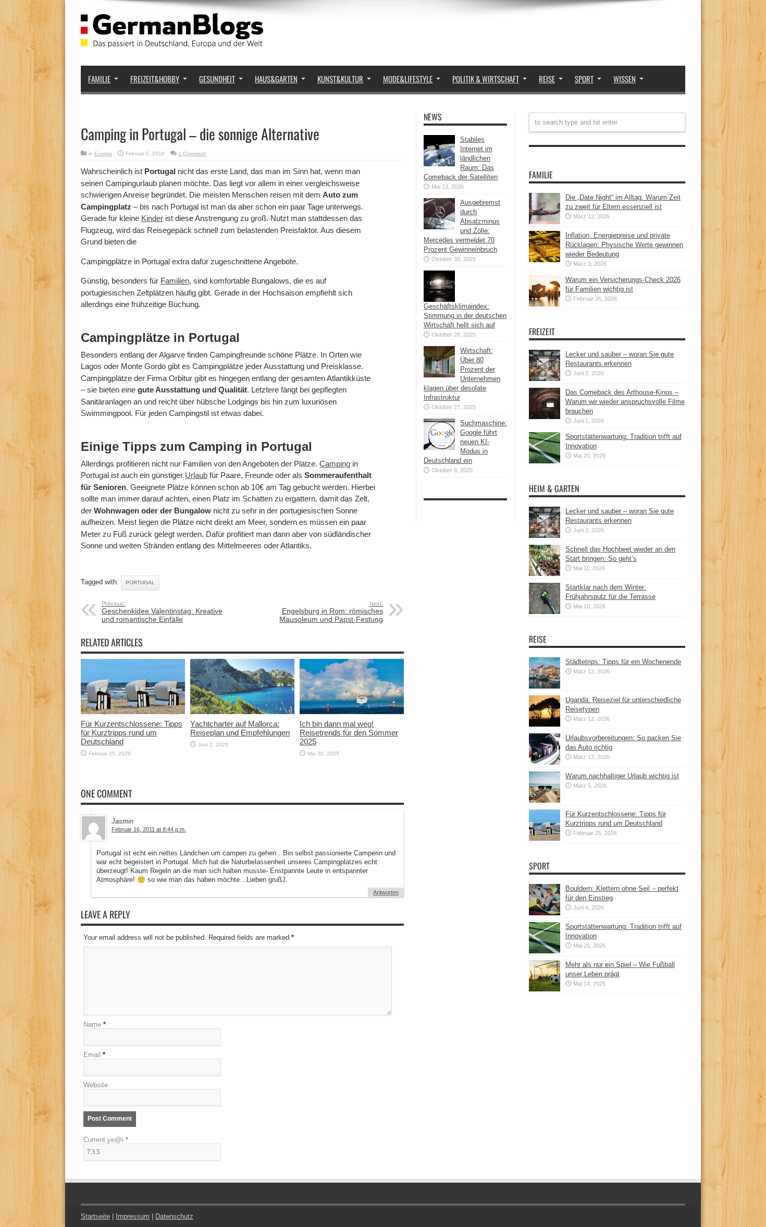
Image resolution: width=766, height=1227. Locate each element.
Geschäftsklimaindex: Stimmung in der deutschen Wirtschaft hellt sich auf (465, 315)
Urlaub (196, 475)
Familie (99, 78)
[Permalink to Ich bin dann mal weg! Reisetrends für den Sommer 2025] (352, 712)
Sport (584, 78)
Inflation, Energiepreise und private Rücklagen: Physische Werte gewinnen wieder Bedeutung (624, 244)
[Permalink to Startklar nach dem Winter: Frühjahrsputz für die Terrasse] (544, 612)
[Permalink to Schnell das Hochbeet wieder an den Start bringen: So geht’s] (544, 574)
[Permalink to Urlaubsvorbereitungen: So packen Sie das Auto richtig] (544, 762)
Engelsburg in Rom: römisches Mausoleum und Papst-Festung (331, 611)
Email (92, 1055)
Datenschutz (174, 1216)
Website (95, 1085)
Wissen (624, 78)
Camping (334, 463)
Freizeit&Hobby (154, 78)
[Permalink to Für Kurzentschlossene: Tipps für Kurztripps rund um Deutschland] (133, 712)
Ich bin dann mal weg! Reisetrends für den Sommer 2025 (349, 732)
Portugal (140, 582)
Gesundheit (217, 78)
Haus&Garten (276, 78)
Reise (547, 78)
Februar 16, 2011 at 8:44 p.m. (149, 829)
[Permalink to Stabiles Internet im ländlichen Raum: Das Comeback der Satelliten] (439, 164)
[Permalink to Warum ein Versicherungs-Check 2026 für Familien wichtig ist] (544, 304)
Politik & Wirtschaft (485, 78)
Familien (174, 280)
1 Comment (192, 153)
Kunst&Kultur (340, 78)
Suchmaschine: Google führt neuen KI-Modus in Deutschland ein (465, 441)
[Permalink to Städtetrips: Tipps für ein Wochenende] (544, 686)
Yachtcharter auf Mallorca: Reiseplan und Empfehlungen (240, 728)
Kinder (152, 218)
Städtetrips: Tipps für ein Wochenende (623, 662)
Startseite (95, 1216)
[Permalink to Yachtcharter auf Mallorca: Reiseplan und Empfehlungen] (242, 712)
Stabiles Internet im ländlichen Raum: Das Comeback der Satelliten (461, 158)
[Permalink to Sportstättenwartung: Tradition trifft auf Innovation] (544, 461)
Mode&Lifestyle (408, 78)
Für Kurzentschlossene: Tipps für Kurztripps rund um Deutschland (131, 732)
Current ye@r (105, 1140)
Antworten (386, 892)
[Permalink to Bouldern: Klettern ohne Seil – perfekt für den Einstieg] (544, 913)
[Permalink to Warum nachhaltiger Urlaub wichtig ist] (544, 800)
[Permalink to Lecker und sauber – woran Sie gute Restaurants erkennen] (544, 379)
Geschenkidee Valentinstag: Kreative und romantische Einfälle (162, 611)
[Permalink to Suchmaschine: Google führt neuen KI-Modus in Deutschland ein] (439, 447)
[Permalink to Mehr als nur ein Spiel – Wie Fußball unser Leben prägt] (544, 989)
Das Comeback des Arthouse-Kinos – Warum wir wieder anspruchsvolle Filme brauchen (625, 401)
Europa (103, 153)
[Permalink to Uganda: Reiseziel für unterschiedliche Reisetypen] (544, 724)
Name (92, 1024)
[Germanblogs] (172, 39)
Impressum (133, 1216)
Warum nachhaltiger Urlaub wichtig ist (622, 776)
